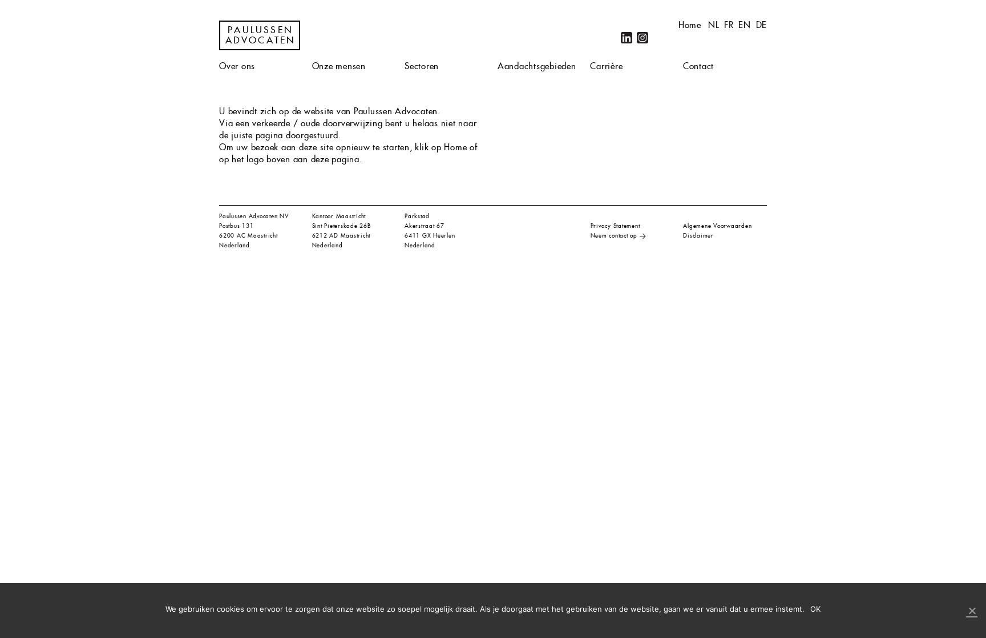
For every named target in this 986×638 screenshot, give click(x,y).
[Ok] (971, 611)
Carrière (606, 66)
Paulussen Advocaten (260, 35)
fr (729, 24)
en (744, 24)
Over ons (237, 66)
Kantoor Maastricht (339, 216)
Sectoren (422, 66)
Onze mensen (339, 66)
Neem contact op (614, 235)
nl (714, 24)
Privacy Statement (615, 226)
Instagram (642, 37)
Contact (698, 66)
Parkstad (417, 216)
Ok (815, 608)
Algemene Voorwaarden (717, 226)
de (761, 24)
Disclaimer (698, 235)
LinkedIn (626, 37)
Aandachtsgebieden (537, 66)
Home (689, 24)
